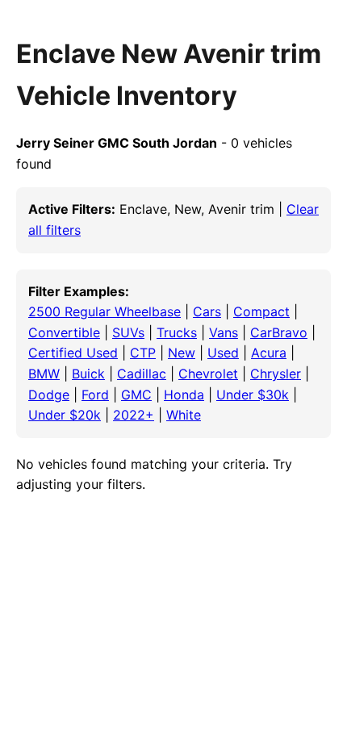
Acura (268, 353)
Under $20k (64, 415)
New (181, 353)
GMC (136, 394)
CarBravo (278, 332)
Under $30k (252, 394)
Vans (223, 332)
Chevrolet (208, 374)
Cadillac (141, 374)
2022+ (133, 415)
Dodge (48, 394)
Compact (261, 311)
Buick (88, 374)
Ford (95, 394)
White (183, 415)
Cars (207, 311)
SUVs (128, 332)
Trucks (177, 332)
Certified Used (73, 353)
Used (223, 353)
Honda (184, 394)
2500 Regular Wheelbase (104, 311)
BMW (44, 374)
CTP (143, 353)
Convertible (64, 332)
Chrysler (275, 374)
